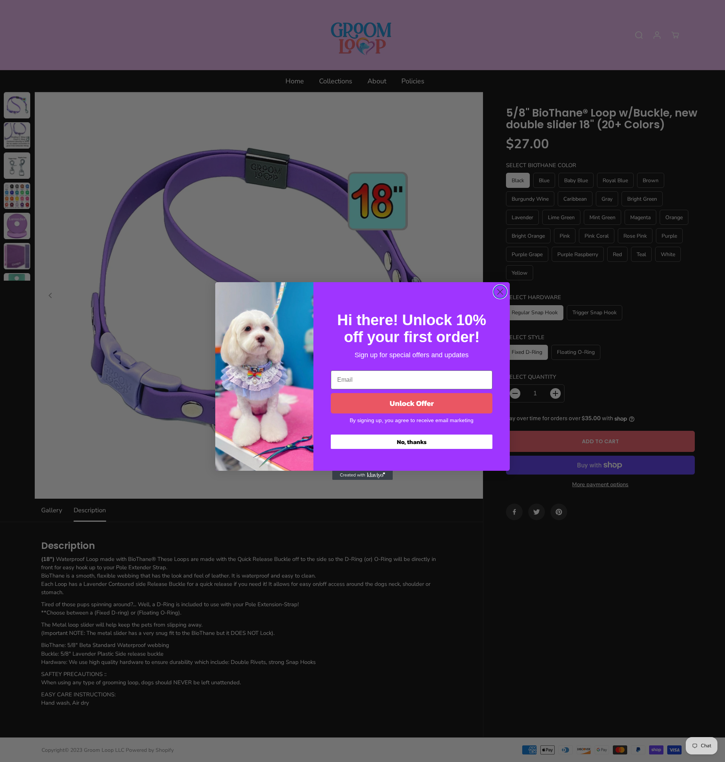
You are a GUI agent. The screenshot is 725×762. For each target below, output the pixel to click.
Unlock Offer (412, 403)
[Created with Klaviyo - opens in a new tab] (362, 475)
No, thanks (412, 441)
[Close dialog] (500, 291)
